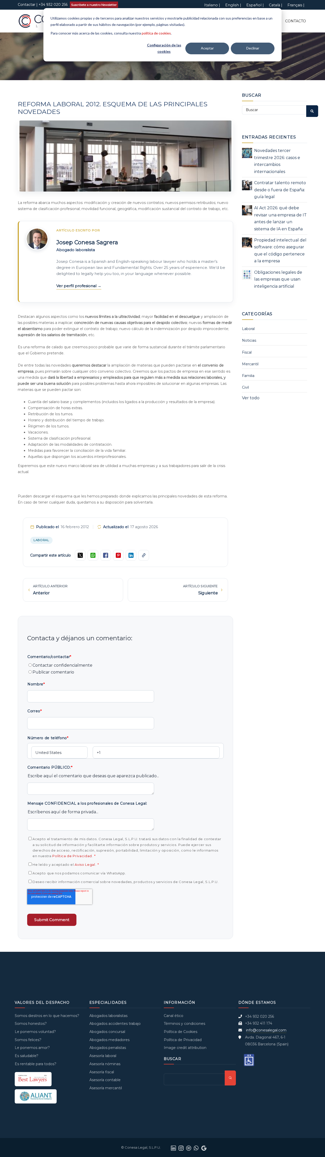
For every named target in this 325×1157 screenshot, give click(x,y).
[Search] (312, 111)
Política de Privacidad (72, 856)
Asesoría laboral (102, 1056)
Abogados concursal (107, 1031)
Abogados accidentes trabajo (115, 1023)
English (232, 5)
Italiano (211, 5)
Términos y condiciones (184, 1023)
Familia (248, 375)
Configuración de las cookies (164, 48)
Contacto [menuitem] (295, 21)
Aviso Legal (85, 864)
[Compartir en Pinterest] (118, 555)
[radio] (125, 665)
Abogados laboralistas (108, 1015)
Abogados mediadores (109, 1040)
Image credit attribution (185, 1047)
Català (274, 5)
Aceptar (207, 48)
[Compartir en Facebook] (105, 555)
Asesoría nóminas (104, 1064)
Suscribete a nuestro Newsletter (94, 5)
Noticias (249, 340)
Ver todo (250, 397)
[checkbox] (125, 669)
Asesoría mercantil (105, 1088)
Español (254, 5)
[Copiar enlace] (143, 555)
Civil (245, 387)
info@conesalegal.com (266, 1030)
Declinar (252, 48)
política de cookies (156, 33)
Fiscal (247, 352)
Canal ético (173, 1015)
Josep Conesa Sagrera (87, 242)
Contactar (26, 4)
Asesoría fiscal (101, 1072)
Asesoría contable (105, 1080)
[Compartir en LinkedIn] (131, 555)
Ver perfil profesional (77, 285)
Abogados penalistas (107, 1047)
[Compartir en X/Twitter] (80, 555)
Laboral (41, 540)
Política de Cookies (180, 1031)
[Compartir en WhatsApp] (93, 555)
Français (294, 5)
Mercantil (250, 364)
